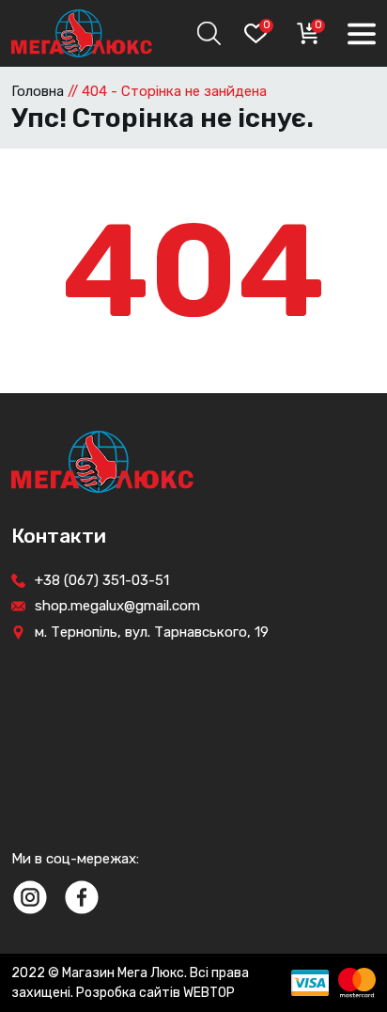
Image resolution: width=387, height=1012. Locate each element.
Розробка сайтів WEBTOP (155, 993)
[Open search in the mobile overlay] (206, 33)
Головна (37, 91)
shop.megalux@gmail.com (117, 605)
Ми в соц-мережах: (75, 858)
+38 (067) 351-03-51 (102, 580)
